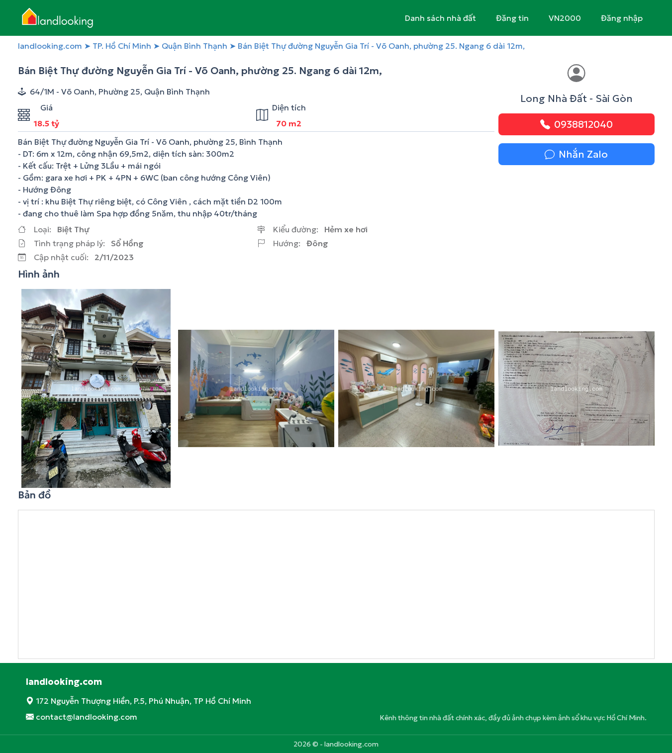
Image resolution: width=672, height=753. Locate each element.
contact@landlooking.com (86, 717)
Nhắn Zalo (583, 154)
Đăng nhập (622, 18)
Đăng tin (512, 18)
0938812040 (583, 124)
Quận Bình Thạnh (194, 46)
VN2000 (565, 18)
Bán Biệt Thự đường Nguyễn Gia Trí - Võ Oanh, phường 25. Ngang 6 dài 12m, (381, 46)
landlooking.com (50, 46)
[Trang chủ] (61, 18)
